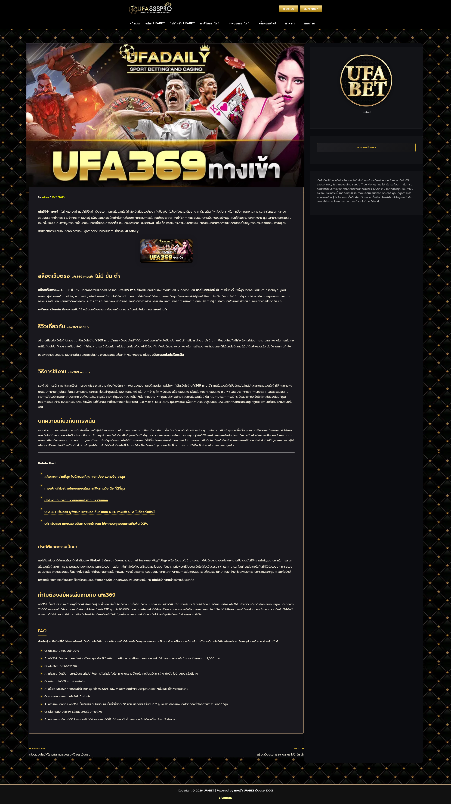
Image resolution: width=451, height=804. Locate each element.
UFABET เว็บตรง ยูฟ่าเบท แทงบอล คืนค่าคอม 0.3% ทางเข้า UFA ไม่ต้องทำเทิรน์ (99, 511)
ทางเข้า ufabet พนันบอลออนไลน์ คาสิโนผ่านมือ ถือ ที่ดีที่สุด (84, 488)
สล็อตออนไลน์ (267, 23)
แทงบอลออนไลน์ (238, 23)
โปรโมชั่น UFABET (182, 23)
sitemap (225, 797)
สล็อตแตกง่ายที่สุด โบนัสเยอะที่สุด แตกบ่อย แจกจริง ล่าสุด (84, 476)
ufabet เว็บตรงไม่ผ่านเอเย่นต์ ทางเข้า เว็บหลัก (76, 500)
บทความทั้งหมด (366, 147)
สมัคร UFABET (155, 23)
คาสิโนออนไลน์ (210, 23)
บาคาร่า (290, 23)
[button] (211, 23)
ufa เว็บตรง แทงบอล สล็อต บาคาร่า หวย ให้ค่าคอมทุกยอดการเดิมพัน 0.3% (96, 523)
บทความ (309, 23)
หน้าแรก (134, 23)
